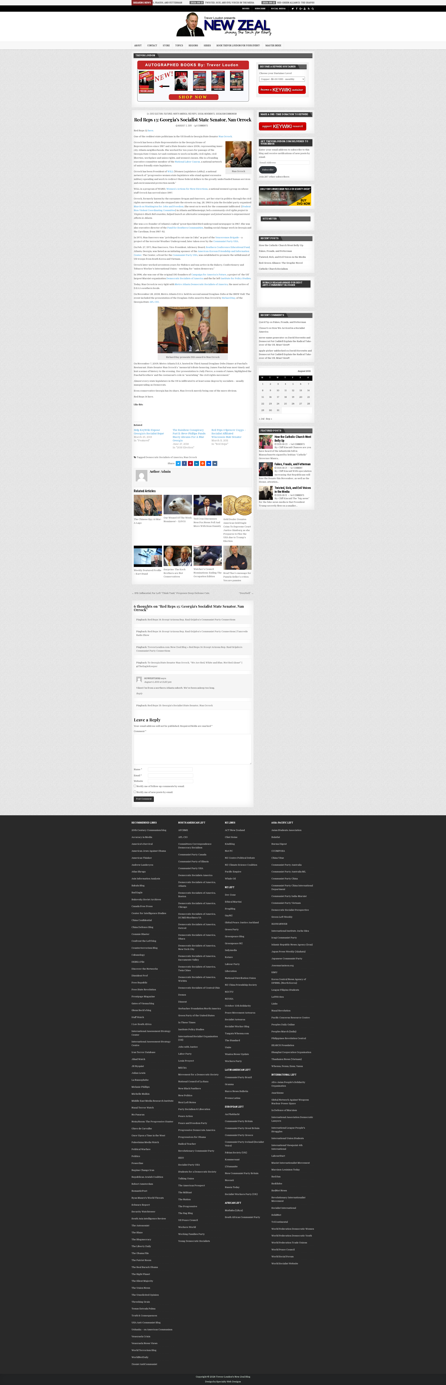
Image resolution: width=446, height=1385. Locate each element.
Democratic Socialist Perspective (290, 910)
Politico (136, 1156)
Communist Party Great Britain (242, 1128)
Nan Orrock (225, 136)
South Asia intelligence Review (149, 1218)
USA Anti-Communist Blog (146, 1322)
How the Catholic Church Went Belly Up (281, 245)
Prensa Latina (232, 1098)
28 (308, 403)
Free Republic (139, 982)
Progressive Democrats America (196, 1130)
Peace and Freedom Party (192, 1123)
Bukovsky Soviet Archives (146, 899)
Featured (168, 113)
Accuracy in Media (142, 837)
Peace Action (185, 1116)
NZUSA (229, 998)
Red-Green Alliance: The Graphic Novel (281, 263)
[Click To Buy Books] (193, 100)
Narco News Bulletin (236, 1091)
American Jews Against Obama (149, 851)
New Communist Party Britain (241, 1173)
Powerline (137, 1163)
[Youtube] (304, 8)
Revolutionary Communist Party (196, 1151)
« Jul (261, 418)
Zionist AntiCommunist (144, 1364)
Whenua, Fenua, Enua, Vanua (287, 1066)
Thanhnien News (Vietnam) (286, 1059)
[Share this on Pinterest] (190, 463)
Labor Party (185, 1054)
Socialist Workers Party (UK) (241, 1194)
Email (138, 775)
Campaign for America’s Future (208, 274)
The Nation (184, 1199)
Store (166, 45)
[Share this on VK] (214, 463)
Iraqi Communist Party (284, 937)
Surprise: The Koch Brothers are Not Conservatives (174, 573)
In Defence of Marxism (284, 1110)
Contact (152, 45)
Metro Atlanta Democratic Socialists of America (201, 284)
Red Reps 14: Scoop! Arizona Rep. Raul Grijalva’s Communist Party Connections (191, 619)
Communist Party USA (225, 241)
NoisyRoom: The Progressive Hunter (152, 1121)
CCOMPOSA (278, 851)
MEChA (182, 1067)
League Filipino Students (285, 990)
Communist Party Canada (192, 854)
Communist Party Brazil (238, 1077)
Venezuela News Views (144, 1343)
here (150, 130)
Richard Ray (228, 298)
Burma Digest (279, 844)
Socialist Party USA (189, 1164)
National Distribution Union (240, 978)
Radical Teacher (187, 1144)
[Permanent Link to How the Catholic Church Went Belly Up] (266, 442)
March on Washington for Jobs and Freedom (158, 206)
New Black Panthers (189, 1088)
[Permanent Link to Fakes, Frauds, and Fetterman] (266, 469)
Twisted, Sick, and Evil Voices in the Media (282, 257)
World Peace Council (283, 1249)
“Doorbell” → (246, 593)
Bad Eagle (137, 892)
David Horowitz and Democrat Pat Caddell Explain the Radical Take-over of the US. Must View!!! (285, 341)
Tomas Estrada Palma (143, 1308)
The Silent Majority (142, 1281)
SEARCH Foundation (282, 1045)
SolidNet (276, 1215)
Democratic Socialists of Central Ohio (199, 987)
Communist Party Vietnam (286, 903)
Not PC (229, 851)
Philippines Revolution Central (288, 1038)
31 (278, 410)
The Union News (141, 1288)
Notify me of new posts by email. (155, 792)
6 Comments (202, 125)
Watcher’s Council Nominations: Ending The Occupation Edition (208, 573)
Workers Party (233, 1061)
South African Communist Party (242, 1217)
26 (293, 403)
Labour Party (232, 964)
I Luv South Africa (141, 1024)
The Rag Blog (185, 1213)
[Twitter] (292, 8)
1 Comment (298, 467)
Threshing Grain (141, 1302)
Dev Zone (230, 894)
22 (262, 403)
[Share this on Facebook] (184, 463)
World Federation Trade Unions (289, 1242)
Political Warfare (141, 1149)
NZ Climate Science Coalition (241, 865)
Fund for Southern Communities (185, 227)
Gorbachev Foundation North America (199, 1008)
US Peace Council (188, 1220)
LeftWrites (277, 997)
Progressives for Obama (192, 1137)
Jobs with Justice (188, 1047)
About (138, 45)
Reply (139, 693)
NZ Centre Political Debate (240, 858)
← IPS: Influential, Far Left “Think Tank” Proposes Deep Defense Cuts (170, 593)
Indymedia (231, 950)
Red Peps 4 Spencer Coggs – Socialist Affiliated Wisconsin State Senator (229, 433)
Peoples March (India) (283, 1031)
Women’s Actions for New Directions (187, 189)
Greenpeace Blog (234, 936)
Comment (140, 731)
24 (278, 403)
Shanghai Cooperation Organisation (291, 1052)
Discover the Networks (145, 969)
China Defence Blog (142, 927)
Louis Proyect (186, 1060)
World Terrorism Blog (144, 1350)
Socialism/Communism (226, 113)
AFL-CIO (154, 302)
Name (138, 769)
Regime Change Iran (143, 1170)
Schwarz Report (141, 1205)
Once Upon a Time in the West (148, 1135)
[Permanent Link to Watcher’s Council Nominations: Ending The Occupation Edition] (208, 556)
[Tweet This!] (178, 463)
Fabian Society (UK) (236, 1152)
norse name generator (271, 337)
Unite (228, 1047)
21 (308, 397)
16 (270, 397)
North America (180, 113)
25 (285, 403)
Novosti (229, 1180)
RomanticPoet (139, 1191)
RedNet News (279, 1190)
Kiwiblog (230, 844)
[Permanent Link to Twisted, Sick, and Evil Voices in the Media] (266, 493)
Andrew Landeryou (142, 865)
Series (207, 45)
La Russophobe (140, 1080)
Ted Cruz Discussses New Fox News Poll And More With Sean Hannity (207, 522)
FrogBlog (230, 908)
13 (300, 390)
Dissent (182, 1001)
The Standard (232, 1040)
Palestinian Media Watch (145, 1142)
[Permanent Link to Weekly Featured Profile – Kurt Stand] (148, 556)
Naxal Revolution (280, 1010)
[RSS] (308, 8)
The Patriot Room (141, 1260)
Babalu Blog (138, 885)
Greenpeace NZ (234, 943)
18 (285, 397)
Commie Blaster (140, 934)
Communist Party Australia (286, 865)
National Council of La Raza (193, 1081)
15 (263, 397)
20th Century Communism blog (149, 830)
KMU (274, 972)
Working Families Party (191, 1234)
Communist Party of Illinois (193, 861)
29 (262, 410)
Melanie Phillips (141, 1087)
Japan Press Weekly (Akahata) (288, 951)
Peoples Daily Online (283, 1024)
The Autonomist (140, 1225)
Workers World (187, 1227)
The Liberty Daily (141, 1246)
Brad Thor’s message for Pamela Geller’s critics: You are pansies (237, 577)
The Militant (185, 1192)
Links (274, 1003)
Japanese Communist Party (286, 958)
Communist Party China (284, 878)
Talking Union (186, 1178)
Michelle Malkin (140, 1094)
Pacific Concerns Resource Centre (290, 1017)
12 (293, 390)
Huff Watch (138, 1017)
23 (270, 403)
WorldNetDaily (140, 1357)
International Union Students (287, 1138)
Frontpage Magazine (143, 996)
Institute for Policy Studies (236, 278)
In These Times (186, 1022)
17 (278, 397)
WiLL (170, 171)
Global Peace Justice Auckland (242, 922)
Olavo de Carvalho (142, 1128)
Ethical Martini (233, 901)
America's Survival (142, 844)
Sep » (269, 418)
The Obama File (140, 1253)
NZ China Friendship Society (241, 985)
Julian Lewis (138, 1073)
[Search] (312, 8)
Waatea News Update (237, 1054)
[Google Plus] (300, 8)
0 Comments (299, 444)
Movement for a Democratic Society (198, 1074)
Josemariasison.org (282, 965)
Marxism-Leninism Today (285, 1169)
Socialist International (283, 1208)
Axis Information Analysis (146, 878)
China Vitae (277, 858)
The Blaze (137, 1232)
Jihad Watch (138, 1059)
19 (293, 397)
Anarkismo (277, 1093)
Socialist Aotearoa (235, 1019)
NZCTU (229, 992)
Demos (182, 994)
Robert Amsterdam (142, 1184)
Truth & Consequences (144, 1315)
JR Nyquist (138, 1066)
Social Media (278, 8)
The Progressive (187, 1206)
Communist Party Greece (239, 1135)
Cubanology (138, 955)
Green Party (232, 929)
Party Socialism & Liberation (194, 1109)
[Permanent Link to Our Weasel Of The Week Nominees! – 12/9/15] (178, 504)
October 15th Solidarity (238, 1005)
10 (278, 390)
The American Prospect (191, 1185)
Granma (229, 1084)
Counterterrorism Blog (145, 948)
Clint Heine (231, 837)
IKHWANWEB (279, 924)
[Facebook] (296, 8)
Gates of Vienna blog (143, 1003)
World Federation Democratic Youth (291, 1235)
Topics (179, 45)
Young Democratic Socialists (194, 1241)
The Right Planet (141, 1274)
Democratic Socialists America (195, 875)
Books (245, 8)
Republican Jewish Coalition (147, 1177)
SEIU (181, 1157)
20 (300, 397)
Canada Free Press (142, 906)
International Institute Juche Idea (290, 931)
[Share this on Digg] (208, 463)
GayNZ (229, 915)
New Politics (185, 1095)
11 (285, 390)
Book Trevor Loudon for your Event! (238, 45)
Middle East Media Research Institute (153, 1101)
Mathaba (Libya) (234, 1210)
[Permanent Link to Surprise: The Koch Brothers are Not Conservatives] (178, 556)
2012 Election (156, 113)
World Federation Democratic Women (292, 1229)
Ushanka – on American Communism (152, 1329)
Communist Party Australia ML (288, 871)
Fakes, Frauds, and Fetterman (275, 251)
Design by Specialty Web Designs (223, 1381)
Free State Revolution (144, 989)
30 (270, 410)
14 (308, 390)
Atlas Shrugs (139, 871)
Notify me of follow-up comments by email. (160, 786)
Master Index (273, 45)
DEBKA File (138, 962)
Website (138, 781)
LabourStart (278, 1156)
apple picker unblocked (272, 350)
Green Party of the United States (196, 1015)
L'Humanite (231, 1166)
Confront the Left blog (144, 941)
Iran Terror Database (143, 1052)
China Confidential (142, 920)
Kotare (229, 957)
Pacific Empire (233, 871)
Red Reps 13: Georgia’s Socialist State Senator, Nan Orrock (192, 120)
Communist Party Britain (239, 1121)
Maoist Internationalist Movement (290, 1163)
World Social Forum (282, 1256)
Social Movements (206, 113)
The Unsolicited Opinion (145, 1295)
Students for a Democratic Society (197, 1171)
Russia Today (232, 1187)
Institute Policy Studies (191, 1029)
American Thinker (142, 858)
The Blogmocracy (141, 1239)
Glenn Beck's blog (141, 1010)
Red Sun (275, 1176)
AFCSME (183, 830)
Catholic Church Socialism (273, 269)
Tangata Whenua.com (237, 1033)
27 (300, 403)
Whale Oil (230, 878)
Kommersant (232, 1159)
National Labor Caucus (187, 161)
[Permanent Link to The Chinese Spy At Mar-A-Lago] (148, 505)
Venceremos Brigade (227, 237)
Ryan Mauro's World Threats (148, 1198)
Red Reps (192, 113)
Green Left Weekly (282, 917)
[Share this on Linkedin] (196, 463)
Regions (193, 45)
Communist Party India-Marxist (289, 896)
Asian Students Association (286, 830)
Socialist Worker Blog (237, 1026)
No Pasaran (138, 1114)
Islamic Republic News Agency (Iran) (292, 944)
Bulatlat (275, 837)
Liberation (231, 971)
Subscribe (260, 8)
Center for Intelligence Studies (149, 913)
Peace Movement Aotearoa (240, 1012)
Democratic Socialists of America (184, 278)
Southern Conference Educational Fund (228, 247)
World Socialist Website (284, 1263)
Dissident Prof (140, 975)
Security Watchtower (143, 1211)
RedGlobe (276, 1183)
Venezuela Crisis (141, 1336)
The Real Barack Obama (145, 1267)
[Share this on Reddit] (202, 463)
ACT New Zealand (235, 830)
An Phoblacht (232, 1114)
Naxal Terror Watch (143, 1107)
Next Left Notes (187, 1102)
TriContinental (279, 1222)
